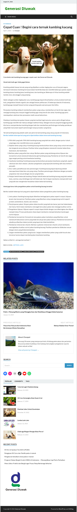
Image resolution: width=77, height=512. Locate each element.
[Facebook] (5, 373)
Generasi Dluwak (20, 8)
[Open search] (71, 16)
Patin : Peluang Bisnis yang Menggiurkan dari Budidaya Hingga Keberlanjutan (33, 312)
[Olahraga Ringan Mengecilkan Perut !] (9, 432)
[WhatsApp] (29, 373)
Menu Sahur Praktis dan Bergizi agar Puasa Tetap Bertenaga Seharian (28, 463)
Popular (8, 381)
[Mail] (15, 373)
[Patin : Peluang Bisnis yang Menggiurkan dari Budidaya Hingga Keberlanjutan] (38, 286)
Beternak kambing (16, 251)
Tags (27, 381)
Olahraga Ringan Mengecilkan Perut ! (30, 431)
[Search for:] (38, 365)
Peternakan (7, 23)
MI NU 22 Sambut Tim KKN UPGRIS (16, 450)
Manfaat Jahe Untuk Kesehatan (28, 409)
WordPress (62, 509)
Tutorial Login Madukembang (27, 387)
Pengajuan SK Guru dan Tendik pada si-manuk (20, 453)
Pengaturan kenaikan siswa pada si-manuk (19, 457)
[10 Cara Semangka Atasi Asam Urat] (9, 398)
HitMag (71, 509)
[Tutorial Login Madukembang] (9, 387)
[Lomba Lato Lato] (9, 420)
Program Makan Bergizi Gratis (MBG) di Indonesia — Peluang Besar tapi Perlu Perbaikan (34, 460)
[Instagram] (10, 373)
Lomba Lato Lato (23, 420)
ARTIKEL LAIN (18, 245)
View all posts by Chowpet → (28, 350)
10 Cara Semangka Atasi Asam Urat (29, 398)
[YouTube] (24, 373)
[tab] (8, 381)
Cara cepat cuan (28, 251)
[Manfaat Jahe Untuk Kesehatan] (9, 409)
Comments (19, 381)
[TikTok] (19, 373)
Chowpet (17, 31)
